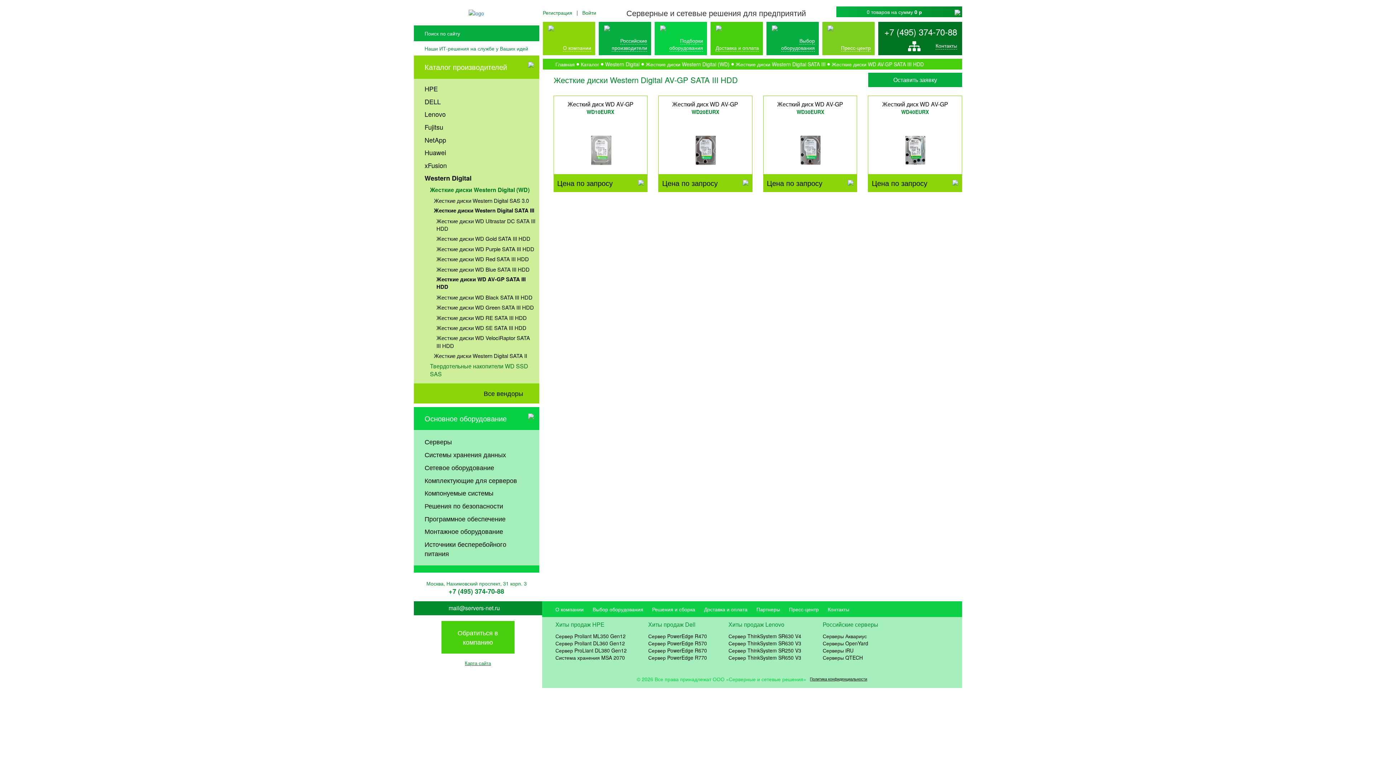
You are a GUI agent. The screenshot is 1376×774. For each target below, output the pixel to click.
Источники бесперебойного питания (465, 548)
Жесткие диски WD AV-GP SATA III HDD (481, 283)
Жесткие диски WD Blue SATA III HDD (483, 269)
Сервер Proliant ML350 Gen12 (590, 636)
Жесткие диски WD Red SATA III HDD (482, 259)
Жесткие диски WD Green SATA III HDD (485, 307)
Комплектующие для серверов (471, 480)
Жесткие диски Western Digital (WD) (480, 190)
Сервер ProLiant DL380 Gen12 (591, 650)
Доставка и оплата (737, 47)
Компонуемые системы (459, 492)
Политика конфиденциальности (838, 679)
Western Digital (448, 178)
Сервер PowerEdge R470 (677, 636)
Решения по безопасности (464, 505)
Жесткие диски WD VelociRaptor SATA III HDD (483, 341)
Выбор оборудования (798, 44)
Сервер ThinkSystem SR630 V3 (764, 643)
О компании (577, 47)
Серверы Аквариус (845, 636)
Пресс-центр (804, 609)
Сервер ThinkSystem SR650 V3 (764, 657)
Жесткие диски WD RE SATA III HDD (481, 317)
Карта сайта (478, 663)
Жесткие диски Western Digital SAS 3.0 (481, 200)
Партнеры (768, 609)
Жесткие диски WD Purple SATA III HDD (485, 249)
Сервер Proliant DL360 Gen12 (590, 643)
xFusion (436, 165)
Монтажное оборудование (464, 531)
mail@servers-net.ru (474, 608)
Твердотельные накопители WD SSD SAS (479, 370)
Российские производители (629, 44)
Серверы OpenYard (845, 643)
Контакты (946, 45)
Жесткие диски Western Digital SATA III (484, 210)
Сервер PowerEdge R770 (677, 657)
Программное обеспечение (465, 518)
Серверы (438, 441)
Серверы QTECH (843, 657)
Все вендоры (503, 393)
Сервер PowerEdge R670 (677, 650)
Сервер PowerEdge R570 (677, 643)
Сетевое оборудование (459, 467)
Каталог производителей (466, 67)
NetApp (435, 139)
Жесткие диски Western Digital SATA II (480, 355)
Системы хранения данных (465, 454)
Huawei (435, 152)
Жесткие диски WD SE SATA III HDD (481, 327)
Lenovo (435, 114)
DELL (433, 101)
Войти (589, 12)
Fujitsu (434, 127)
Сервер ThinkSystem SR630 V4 (764, 636)
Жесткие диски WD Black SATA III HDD (484, 297)
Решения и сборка (673, 609)
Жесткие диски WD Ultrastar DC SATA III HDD (485, 224)
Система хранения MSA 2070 (590, 657)
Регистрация (557, 12)
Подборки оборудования (686, 44)
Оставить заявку (915, 80)
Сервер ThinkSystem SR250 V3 (764, 650)
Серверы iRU (838, 650)
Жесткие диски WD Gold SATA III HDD (483, 238)
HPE (431, 88)
